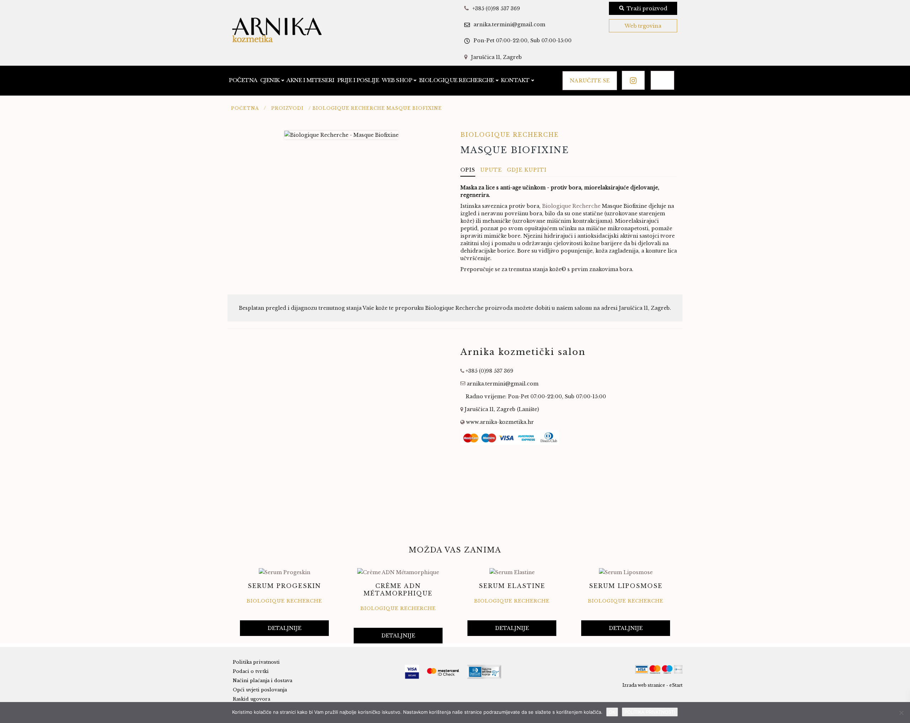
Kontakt (515, 80)
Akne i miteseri (310, 80)
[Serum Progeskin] (284, 572)
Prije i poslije (358, 80)
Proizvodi (287, 108)
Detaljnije (284, 628)
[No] (901, 712)
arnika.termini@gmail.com (509, 24)
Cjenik (270, 80)
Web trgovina (643, 25)
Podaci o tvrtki (251, 671)
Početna (243, 80)
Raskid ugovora (251, 699)
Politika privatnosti (256, 662)
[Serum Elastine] (512, 572)
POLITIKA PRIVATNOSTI (650, 712)
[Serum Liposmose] (626, 572)
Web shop (397, 80)
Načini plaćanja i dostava (262, 680)
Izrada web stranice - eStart (652, 685)
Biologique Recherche (456, 80)
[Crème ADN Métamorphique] (398, 572)
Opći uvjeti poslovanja (260, 689)
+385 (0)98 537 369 (496, 8)
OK (612, 712)
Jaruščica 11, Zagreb (496, 57)
